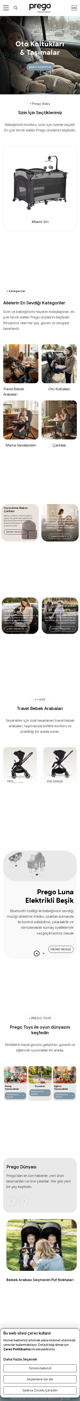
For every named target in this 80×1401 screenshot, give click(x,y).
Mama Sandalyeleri (21, 445)
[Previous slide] (5, 55)
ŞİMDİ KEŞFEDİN (40, 67)
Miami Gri (40, 222)
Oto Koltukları (59, 389)
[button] (36, 953)
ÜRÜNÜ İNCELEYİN (61, 629)
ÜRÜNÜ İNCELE (14, 532)
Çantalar (59, 445)
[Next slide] (74, 55)
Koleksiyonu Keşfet (12, 1095)
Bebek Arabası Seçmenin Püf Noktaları (40, 1280)
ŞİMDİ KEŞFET (58, 536)
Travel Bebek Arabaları (13, 392)
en (74, 8)
